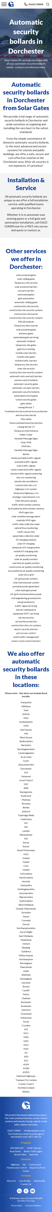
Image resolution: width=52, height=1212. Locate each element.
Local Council (26, 780)
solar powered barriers (26, 286)
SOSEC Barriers (34, 1148)
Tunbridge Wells (26, 815)
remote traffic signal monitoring (26, 473)
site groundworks (26, 602)
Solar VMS (26, 442)
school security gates (26, 399)
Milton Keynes (26, 955)
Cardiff (26, 990)
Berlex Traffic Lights (33, 1151)
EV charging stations (26, 539)
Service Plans (20, 1154)
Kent (26, 710)
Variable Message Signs (26, 438)
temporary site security (26, 364)
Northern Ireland (26, 1087)
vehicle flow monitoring (26, 528)
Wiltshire (26, 706)
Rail (24, 1164)
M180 (26, 1068)
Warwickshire (26, 897)
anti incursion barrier (26, 415)
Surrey (26, 842)
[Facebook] (26, 1191)
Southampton (26, 721)
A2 (26, 1052)
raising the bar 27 (26, 426)
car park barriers (26, 290)
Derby (26, 994)
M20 (26, 725)
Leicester (26, 982)
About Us (11, 1181)
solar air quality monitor (26, 559)
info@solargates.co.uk (34, 1130)
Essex (26, 760)
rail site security (26, 617)
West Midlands (26, 904)
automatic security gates (26, 384)
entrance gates (26, 333)
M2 (26, 1029)
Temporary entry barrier (26, 325)
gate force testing (26, 349)
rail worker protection (26, 621)
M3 (26, 772)
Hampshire (26, 702)
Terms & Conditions (33, 1205)
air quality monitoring (26, 555)
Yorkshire (26, 912)
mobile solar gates (26, 356)
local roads (26, 756)
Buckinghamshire (26, 749)
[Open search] (48, 4)
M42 (26, 1041)
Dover (26, 1021)
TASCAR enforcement (26, 500)
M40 (26, 1037)
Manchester (26, 967)
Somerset (26, 776)
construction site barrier (26, 314)
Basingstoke (26, 792)
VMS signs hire (26, 512)
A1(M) (26, 1072)
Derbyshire (26, 885)
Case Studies (25, 1181)
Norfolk (26, 881)
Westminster (26, 834)
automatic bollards (26, 341)
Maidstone (26, 939)
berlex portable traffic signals (26, 458)
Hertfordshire (26, 877)
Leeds (26, 970)
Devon (26, 916)
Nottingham (26, 978)
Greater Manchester (26, 908)
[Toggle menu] (4, 4)
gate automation (26, 298)
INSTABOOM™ (17, 1148)
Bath (26, 788)
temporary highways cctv (26, 493)
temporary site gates (26, 345)
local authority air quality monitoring (26, 570)
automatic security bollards (26, 391)
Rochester (26, 1002)
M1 (26, 823)
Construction (35, 1164)
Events (26, 1171)
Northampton (26, 959)
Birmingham (26, 963)
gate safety (26, 403)
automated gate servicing (26, 337)
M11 (26, 1033)
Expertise (33, 1154)
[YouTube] (32, 1191)
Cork (26, 865)
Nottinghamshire (26, 889)
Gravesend (26, 1013)
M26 (26, 1048)
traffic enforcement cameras (26, 504)
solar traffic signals (26, 465)
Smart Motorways (26, 850)
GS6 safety (26, 419)
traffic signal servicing (26, 605)
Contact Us (26, 1184)
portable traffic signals (26, 461)
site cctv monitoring (26, 477)
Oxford (26, 943)
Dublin (26, 862)
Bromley (26, 803)
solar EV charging (26, 543)
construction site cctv (26, 485)
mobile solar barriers (26, 352)
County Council (26, 1083)
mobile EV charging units (26, 551)
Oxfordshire (26, 873)
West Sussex (26, 737)
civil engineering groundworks (26, 598)
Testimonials (39, 1181)
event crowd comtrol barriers (26, 640)
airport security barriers (26, 629)
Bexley (26, 807)
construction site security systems (26, 310)
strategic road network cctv (26, 496)
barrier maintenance (26, 609)
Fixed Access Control (17, 1167)
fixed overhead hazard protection (26, 422)
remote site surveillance (26, 481)
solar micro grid (26, 574)
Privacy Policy (16, 1205)
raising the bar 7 (26, 407)
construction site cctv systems (26, 625)
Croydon (26, 1025)
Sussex (26, 846)
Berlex (26, 454)
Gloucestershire (26, 764)
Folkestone (26, 1017)
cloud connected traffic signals (26, 469)
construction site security (26, 306)
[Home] (11, 3)
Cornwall (26, 920)
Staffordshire (26, 900)
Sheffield (26, 974)
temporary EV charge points (26, 547)
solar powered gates (26, 275)
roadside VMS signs (26, 520)
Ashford (26, 811)
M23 (26, 1044)
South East (26, 795)
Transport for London (26, 1080)
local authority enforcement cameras (26, 508)
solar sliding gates (26, 278)
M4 (26, 733)
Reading (26, 947)
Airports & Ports (37, 1167)
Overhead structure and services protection (26, 411)
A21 (26, 1060)
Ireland (26, 858)
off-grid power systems (26, 578)
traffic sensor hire (26, 531)
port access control (26, 633)
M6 (26, 826)
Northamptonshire (26, 928)
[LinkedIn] (19, 1191)
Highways (15, 1164)
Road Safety (15, 1151)
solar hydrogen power (26, 590)
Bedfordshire (26, 741)
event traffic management (26, 636)
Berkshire (26, 745)
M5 (26, 838)
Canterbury (26, 819)
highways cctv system (26, 489)
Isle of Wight (26, 932)
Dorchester (26, 768)
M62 (26, 718)
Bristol (26, 986)
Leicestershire (26, 893)
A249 (26, 1064)
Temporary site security (26, 282)
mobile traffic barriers (26, 360)
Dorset (26, 924)
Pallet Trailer (26, 434)
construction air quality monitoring (26, 566)
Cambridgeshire (26, 753)
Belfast (26, 1091)
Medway (26, 799)
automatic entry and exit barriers (26, 376)
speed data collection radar (26, 535)
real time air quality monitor (26, 563)
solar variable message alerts (26, 516)
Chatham (26, 998)
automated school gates (26, 395)
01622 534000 (35, 4)
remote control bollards (26, 380)
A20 (26, 1056)
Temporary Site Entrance (26, 430)
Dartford (26, 1009)
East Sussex (26, 729)
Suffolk (26, 714)
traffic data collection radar (26, 524)
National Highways (26, 1076)
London (26, 830)
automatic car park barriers (26, 387)
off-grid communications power (26, 594)
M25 (26, 854)
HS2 (26, 784)
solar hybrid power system (26, 582)
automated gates (26, 294)
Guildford (26, 951)
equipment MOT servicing (26, 613)
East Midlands (26, 936)
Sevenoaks (26, 1006)
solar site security (26, 368)
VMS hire (26, 446)
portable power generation (26, 586)
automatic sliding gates (26, 302)
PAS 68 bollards (26, 321)
